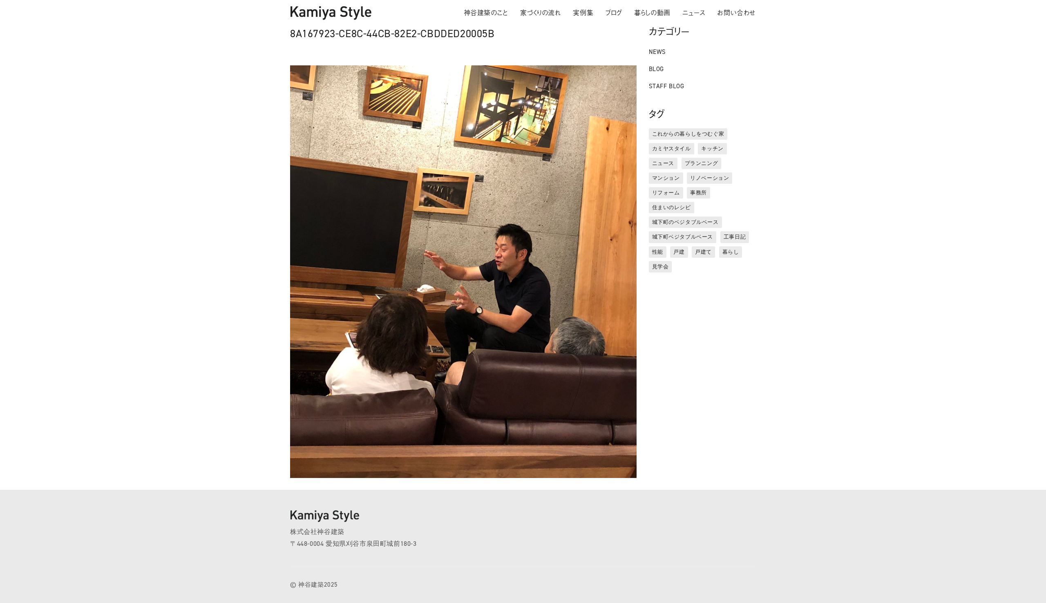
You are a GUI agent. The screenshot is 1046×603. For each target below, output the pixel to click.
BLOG (656, 69)
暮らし (730, 251)
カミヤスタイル (671, 148)
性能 (657, 251)
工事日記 (735, 236)
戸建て (703, 251)
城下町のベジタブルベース (685, 222)
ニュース (663, 163)
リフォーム (666, 192)
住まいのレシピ (671, 207)
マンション (666, 177)
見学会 (660, 266)
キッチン (712, 148)
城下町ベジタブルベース (682, 236)
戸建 (678, 251)
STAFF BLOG (666, 86)
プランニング (701, 163)
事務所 (698, 192)
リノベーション (709, 177)
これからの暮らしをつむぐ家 (688, 133)
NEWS (657, 52)
